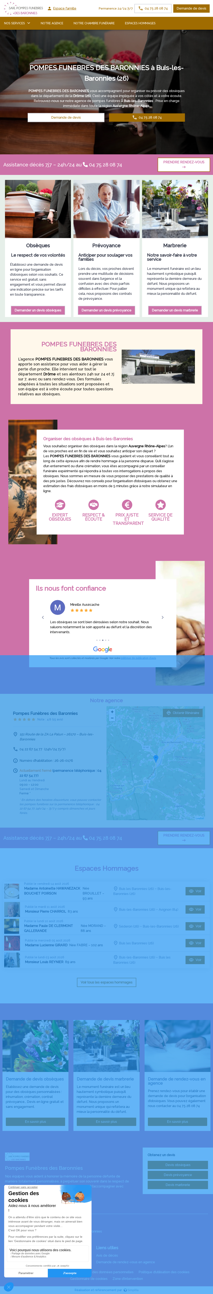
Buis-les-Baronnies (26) (137, 909)
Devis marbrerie (178, 1185)
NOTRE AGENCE (52, 23)
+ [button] (112, 711)
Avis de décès (107, 1255)
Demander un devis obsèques (38, 310)
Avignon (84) (168, 909)
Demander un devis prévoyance (106, 310)
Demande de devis (191, 8)
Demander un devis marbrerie (175, 310)
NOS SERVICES (14, 23)
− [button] (112, 718)
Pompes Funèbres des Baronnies (31, 1210)
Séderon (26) (129, 926)
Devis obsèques (178, 1165)
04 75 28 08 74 (105, 165)
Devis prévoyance (178, 1175)
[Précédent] (43, 617)
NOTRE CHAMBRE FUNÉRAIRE (94, 23)
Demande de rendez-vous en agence (125, 1262)
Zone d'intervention (128, 1279)
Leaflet (200, 818)
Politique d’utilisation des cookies (164, 1272)
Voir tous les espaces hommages (107, 982)
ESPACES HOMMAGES (140, 23)
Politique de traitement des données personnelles (94, 1272)
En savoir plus (35, 1121)
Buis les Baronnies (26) (136, 889)
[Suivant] (162, 617)
